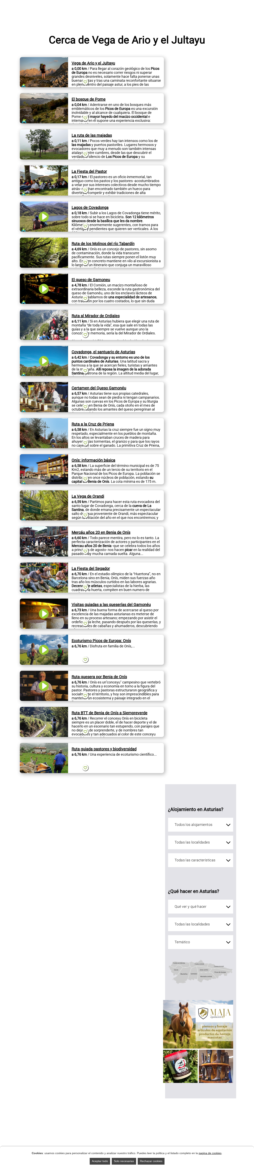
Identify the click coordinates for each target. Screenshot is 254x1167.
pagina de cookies (210, 1153)
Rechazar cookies (151, 1161)
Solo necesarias (124, 1161)
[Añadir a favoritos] (85, 82)
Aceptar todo (100, 1161)
